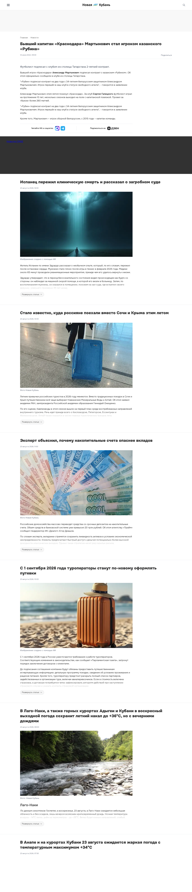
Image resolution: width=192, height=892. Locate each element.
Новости (35, 37)
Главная (24, 37)
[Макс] (57, 128)
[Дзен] (113, 128)
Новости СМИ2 (15, 141)
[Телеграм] (63, 128)
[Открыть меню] (8, 5)
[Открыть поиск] (184, 5)
